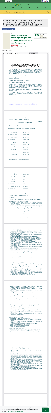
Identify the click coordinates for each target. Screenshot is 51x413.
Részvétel (21, 8)
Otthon (5, 8)
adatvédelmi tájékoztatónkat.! (15, 411)
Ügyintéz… (13, 8)
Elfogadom (45, 409)
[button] (48, 12)
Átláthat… (29, 8)
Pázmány (37, 9)
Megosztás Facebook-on (9, 29)
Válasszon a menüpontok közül (14, 12)
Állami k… (45, 9)
